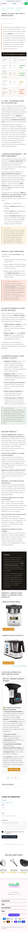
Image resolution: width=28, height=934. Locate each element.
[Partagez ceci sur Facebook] (11, 778)
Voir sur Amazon (8, 629)
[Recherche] (22, 3)
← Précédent (19, 8)
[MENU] (1, 3)
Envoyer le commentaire (9, 837)
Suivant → (18, 10)
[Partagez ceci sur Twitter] (8, 778)
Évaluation (4, 800)
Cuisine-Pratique (8, 927)
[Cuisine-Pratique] (14, 3)
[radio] (3, 802)
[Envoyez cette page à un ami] (19, 778)
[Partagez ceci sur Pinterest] (15, 778)
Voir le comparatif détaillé (19, 666)
